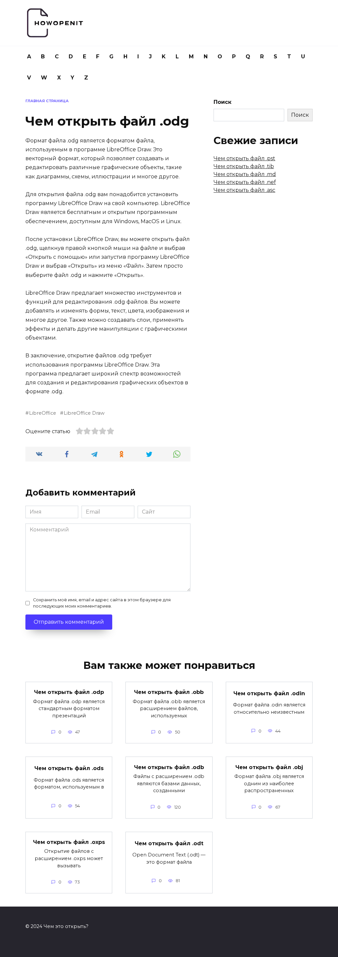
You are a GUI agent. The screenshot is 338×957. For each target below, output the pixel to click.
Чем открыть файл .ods (69, 768)
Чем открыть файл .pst (244, 158)
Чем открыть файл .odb (169, 767)
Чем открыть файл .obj (269, 767)
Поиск (222, 102)
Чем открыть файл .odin (269, 693)
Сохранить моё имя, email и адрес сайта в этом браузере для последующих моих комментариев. (102, 603)
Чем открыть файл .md (245, 174)
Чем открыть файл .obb (169, 692)
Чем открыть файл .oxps (69, 842)
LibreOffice (42, 413)
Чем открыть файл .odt (169, 843)
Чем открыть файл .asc (244, 190)
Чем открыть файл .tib (244, 166)
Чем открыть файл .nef (245, 182)
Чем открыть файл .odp (69, 692)
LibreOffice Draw (84, 413)
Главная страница (47, 101)
